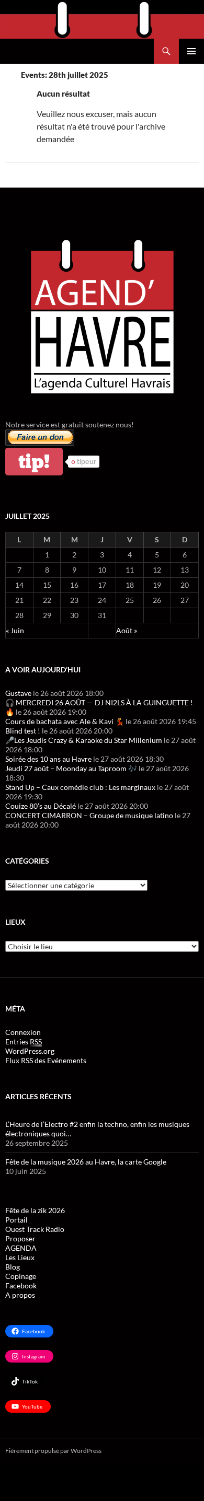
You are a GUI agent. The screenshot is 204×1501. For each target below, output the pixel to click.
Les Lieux (20, 1257)
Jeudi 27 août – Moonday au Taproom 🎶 (71, 768)
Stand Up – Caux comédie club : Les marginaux (80, 787)
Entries (23, 1041)
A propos (20, 1294)
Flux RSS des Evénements (45, 1060)
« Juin (15, 630)
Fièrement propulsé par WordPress (53, 1451)
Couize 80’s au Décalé (40, 805)
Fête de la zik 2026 (35, 1210)
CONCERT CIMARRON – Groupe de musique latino (89, 815)
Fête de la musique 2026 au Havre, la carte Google (85, 1161)
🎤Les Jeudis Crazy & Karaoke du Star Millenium (83, 740)
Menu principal (191, 51)
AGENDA (21, 1247)
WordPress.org (29, 1050)
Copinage (20, 1276)
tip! (34, 461)
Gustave (18, 693)
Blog (12, 1266)
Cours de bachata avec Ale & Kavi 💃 (64, 721)
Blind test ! (22, 730)
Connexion (23, 1032)
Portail (16, 1219)
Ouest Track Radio (34, 1229)
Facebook (21, 1285)
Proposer (20, 1238)
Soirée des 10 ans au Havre (48, 758)
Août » (126, 630)
